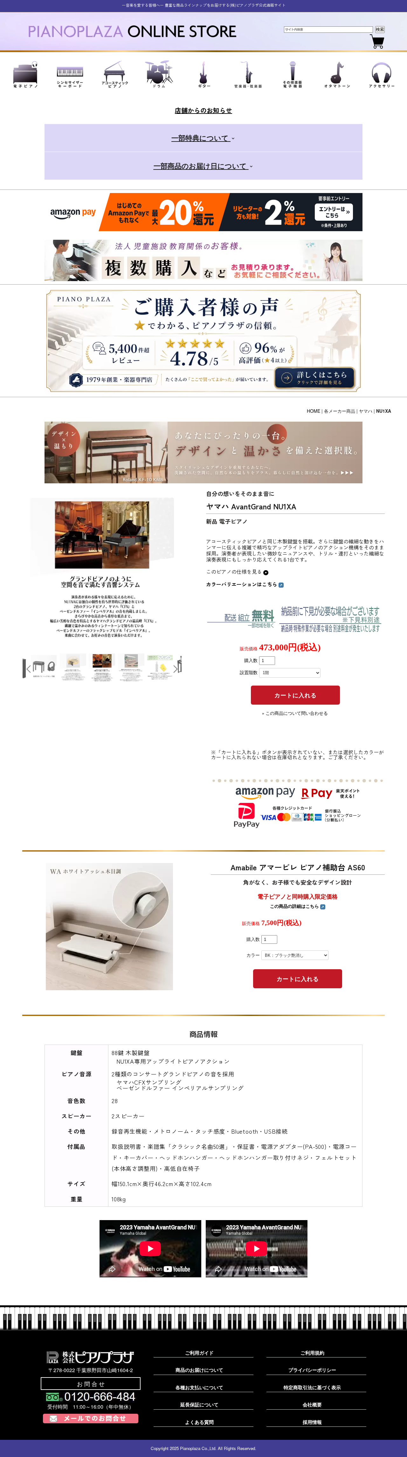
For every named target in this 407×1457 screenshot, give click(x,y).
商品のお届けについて (199, 1369)
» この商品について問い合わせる (295, 713)
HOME (313, 411)
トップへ (391, 1444)
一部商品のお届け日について (201, 166)
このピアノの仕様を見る (234, 571)
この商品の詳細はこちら (295, 906)
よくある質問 (199, 1422)
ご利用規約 (312, 1352)
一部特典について (201, 138)
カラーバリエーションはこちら (242, 584)
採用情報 (312, 1422)
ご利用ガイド (199, 1352)
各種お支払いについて (199, 1387)
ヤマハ (365, 411)
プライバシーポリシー (312, 1369)
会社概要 (312, 1404)
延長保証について (199, 1404)
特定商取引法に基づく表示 (312, 1387)
